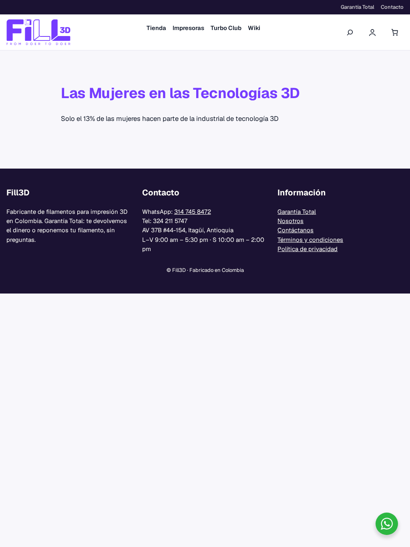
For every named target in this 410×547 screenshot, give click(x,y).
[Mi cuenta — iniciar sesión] (372, 32)
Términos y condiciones (310, 239)
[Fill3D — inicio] (38, 32)
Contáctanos (295, 230)
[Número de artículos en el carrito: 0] (395, 32)
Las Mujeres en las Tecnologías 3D (180, 93)
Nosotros (290, 221)
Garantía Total (296, 211)
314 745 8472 (192, 211)
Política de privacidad (307, 249)
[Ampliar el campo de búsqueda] (350, 32)
